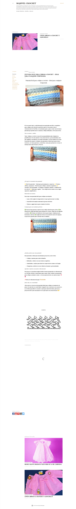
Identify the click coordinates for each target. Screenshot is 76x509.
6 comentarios (47, 39)
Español (27, 11)
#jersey (13, 81)
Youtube (43, 279)
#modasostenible (15, 84)
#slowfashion (14, 86)
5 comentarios (32, 466)
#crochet (14, 77)
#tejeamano (14, 87)
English (31, 11)
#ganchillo (14, 80)
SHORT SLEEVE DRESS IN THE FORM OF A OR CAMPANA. (43, 464)
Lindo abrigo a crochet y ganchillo (39, 496)
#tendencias (14, 88)
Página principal (20, 11)
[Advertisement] (37, 20)
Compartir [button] (42, 39)
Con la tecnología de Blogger (38, 505)
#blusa (13, 75)
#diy (13, 78)
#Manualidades (15, 83)
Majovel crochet (26, 3)
